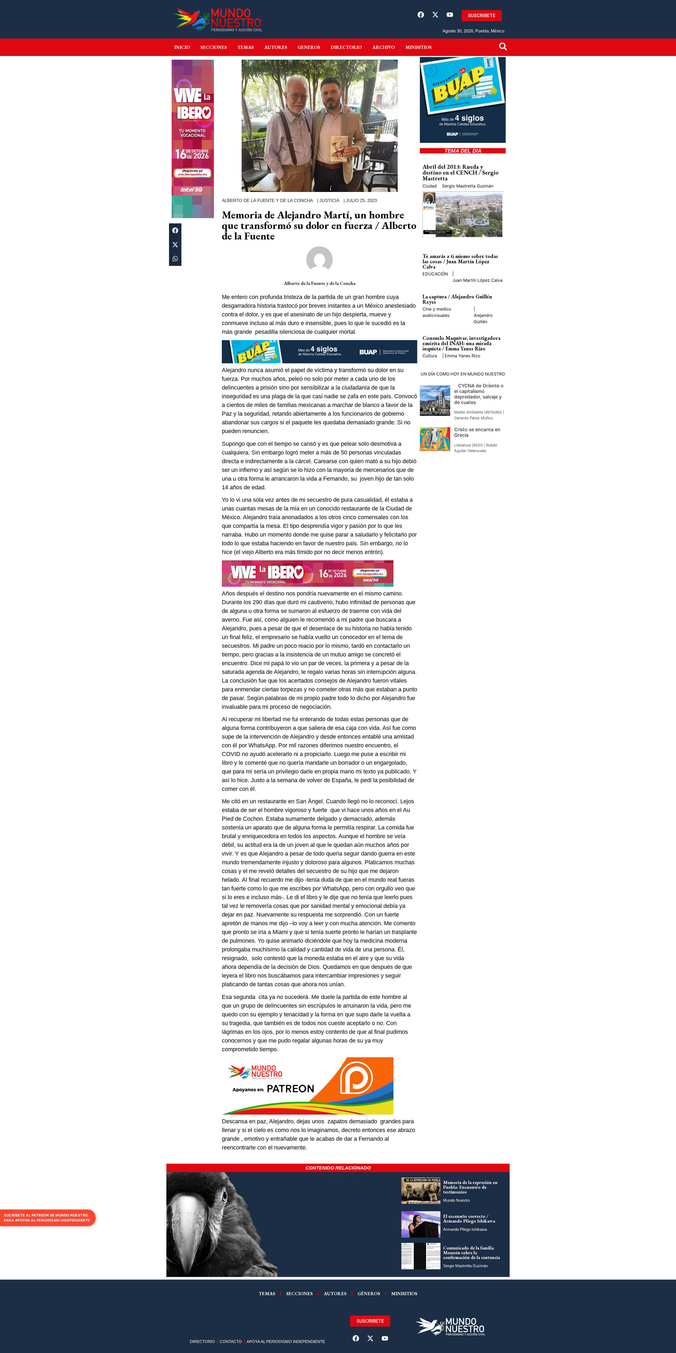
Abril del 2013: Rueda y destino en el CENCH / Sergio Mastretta (460, 172)
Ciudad (429, 186)
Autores (275, 47)
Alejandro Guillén (483, 318)
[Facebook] (420, 14)
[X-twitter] (435, 14)
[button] (175, 230)
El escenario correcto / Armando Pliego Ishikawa (469, 1218)
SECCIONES (299, 1293)
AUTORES (335, 1293)
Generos (309, 47)
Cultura (429, 355)
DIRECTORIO (346, 47)
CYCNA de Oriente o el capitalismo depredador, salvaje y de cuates (479, 394)
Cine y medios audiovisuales (436, 312)
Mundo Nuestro (456, 1200)
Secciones (213, 47)
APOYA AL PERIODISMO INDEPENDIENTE (286, 1341)
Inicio (182, 47)
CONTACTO (231, 1341)
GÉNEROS (369, 1293)
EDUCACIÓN (435, 273)
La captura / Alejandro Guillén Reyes (457, 299)
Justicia (329, 200)
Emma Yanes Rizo (462, 355)
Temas (245, 47)
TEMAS (267, 1293)
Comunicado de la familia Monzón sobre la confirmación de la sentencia (471, 1252)
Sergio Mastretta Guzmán (467, 186)
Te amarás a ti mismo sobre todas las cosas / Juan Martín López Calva (460, 261)
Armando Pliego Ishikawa (465, 1229)
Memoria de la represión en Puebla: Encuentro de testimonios (470, 1187)
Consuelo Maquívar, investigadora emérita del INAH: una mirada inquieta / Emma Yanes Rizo (461, 343)
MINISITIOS (418, 47)
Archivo (383, 47)
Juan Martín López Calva (477, 280)
